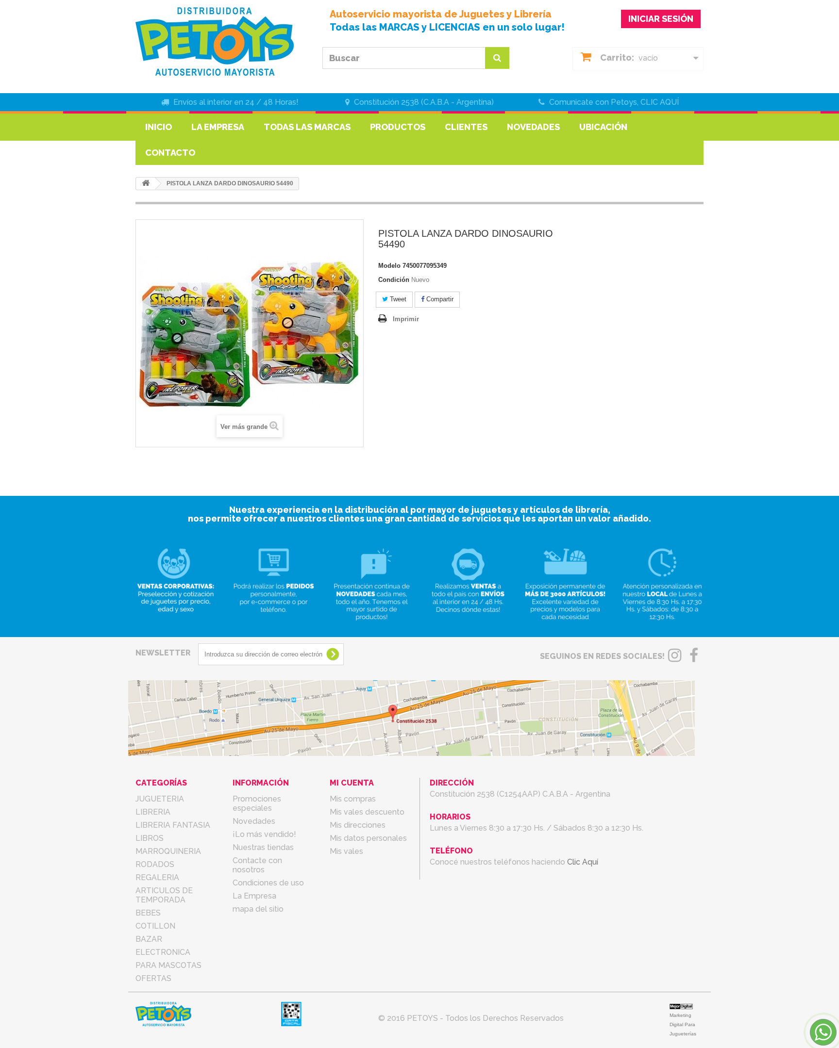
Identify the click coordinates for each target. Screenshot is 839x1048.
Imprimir (406, 319)
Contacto (170, 152)
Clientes (466, 127)
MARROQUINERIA (168, 851)
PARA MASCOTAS (168, 965)
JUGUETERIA (159, 798)
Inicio (158, 127)
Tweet (397, 299)
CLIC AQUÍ (659, 102)
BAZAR (148, 939)
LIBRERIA (152, 812)
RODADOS (154, 864)
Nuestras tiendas (263, 847)
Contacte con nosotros (257, 865)
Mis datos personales (368, 838)
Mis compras (353, 798)
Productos (397, 127)
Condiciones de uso (268, 882)
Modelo (389, 265)
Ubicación (603, 127)
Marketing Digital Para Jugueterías (683, 1024)
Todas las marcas (307, 127)
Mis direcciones (358, 825)
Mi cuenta (352, 782)
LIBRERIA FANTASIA (172, 825)
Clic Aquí (582, 862)
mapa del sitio (258, 909)
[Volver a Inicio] (145, 184)
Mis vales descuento (367, 812)
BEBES (148, 912)
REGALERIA (157, 877)
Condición (393, 279)
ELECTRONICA (162, 952)
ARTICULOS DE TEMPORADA (164, 895)
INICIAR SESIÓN (660, 19)
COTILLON (155, 926)
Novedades (533, 127)
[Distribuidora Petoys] (225, 41)
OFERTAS (153, 978)
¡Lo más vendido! (264, 834)
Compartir (438, 299)
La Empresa (217, 127)
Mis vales (346, 851)
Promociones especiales (257, 803)
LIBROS (149, 838)
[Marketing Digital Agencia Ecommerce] (681, 1006)
